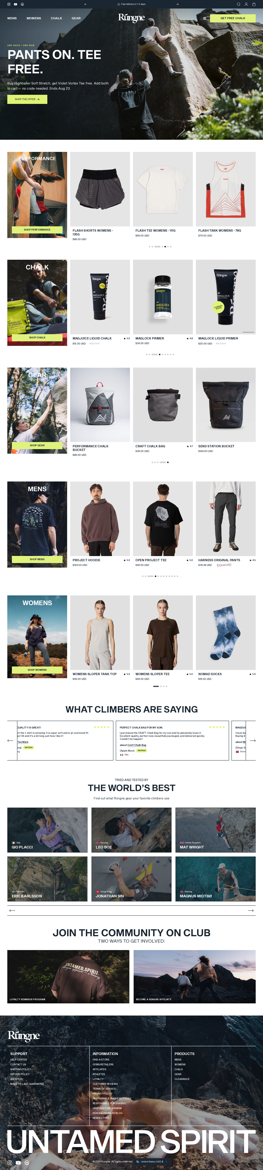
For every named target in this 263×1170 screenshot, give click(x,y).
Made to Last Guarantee (27, 1084)
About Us (16, 1079)
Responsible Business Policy (112, 1098)
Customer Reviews (105, 1084)
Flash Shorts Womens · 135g (155, 232)
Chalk (179, 1069)
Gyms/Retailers (103, 1064)
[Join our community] (22, 4)
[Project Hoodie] (100, 518)
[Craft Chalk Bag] (163, 405)
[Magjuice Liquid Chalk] (100, 297)
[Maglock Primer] (163, 297)
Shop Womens (37, 670)
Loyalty (98, 1079)
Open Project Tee (151, 560)
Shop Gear (37, 445)
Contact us (18, 1064)
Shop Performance (37, 230)
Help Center (18, 1059)
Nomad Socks (210, 674)
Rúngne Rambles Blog (108, 1113)
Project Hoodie (86, 560)
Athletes (99, 1074)
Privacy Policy (102, 1093)
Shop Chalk (37, 337)
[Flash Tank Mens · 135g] (100, 189)
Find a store (101, 1059)
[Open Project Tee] (163, 518)
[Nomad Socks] (226, 632)
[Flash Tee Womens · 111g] (226, 189)
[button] (149, 246)
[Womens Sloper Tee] (163, 632)
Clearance (182, 1079)
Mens (178, 1059)
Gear (178, 1074)
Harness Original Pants (219, 560)
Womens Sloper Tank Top (95, 674)
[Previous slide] (12, 910)
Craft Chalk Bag (150, 446)
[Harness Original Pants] (226, 518)
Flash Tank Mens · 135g (92, 230)
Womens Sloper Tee (152, 674)
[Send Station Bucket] (226, 405)
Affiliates (99, 1069)
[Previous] (85, 4)
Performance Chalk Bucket (91, 448)
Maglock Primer (149, 338)
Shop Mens (37, 559)
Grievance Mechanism (107, 1108)
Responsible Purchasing (109, 1103)
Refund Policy (20, 1074)
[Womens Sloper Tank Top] (100, 632)
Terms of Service (104, 1088)
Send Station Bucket (216, 446)
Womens (180, 1064)
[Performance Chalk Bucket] (100, 405)
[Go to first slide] (251, 910)
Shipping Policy (20, 1069)
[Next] (177, 4)
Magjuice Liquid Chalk (92, 338)
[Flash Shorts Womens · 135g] (163, 189)
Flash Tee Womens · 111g (218, 230)
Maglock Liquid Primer (218, 338)
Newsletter (101, 1118)
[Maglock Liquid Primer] (226, 297)
